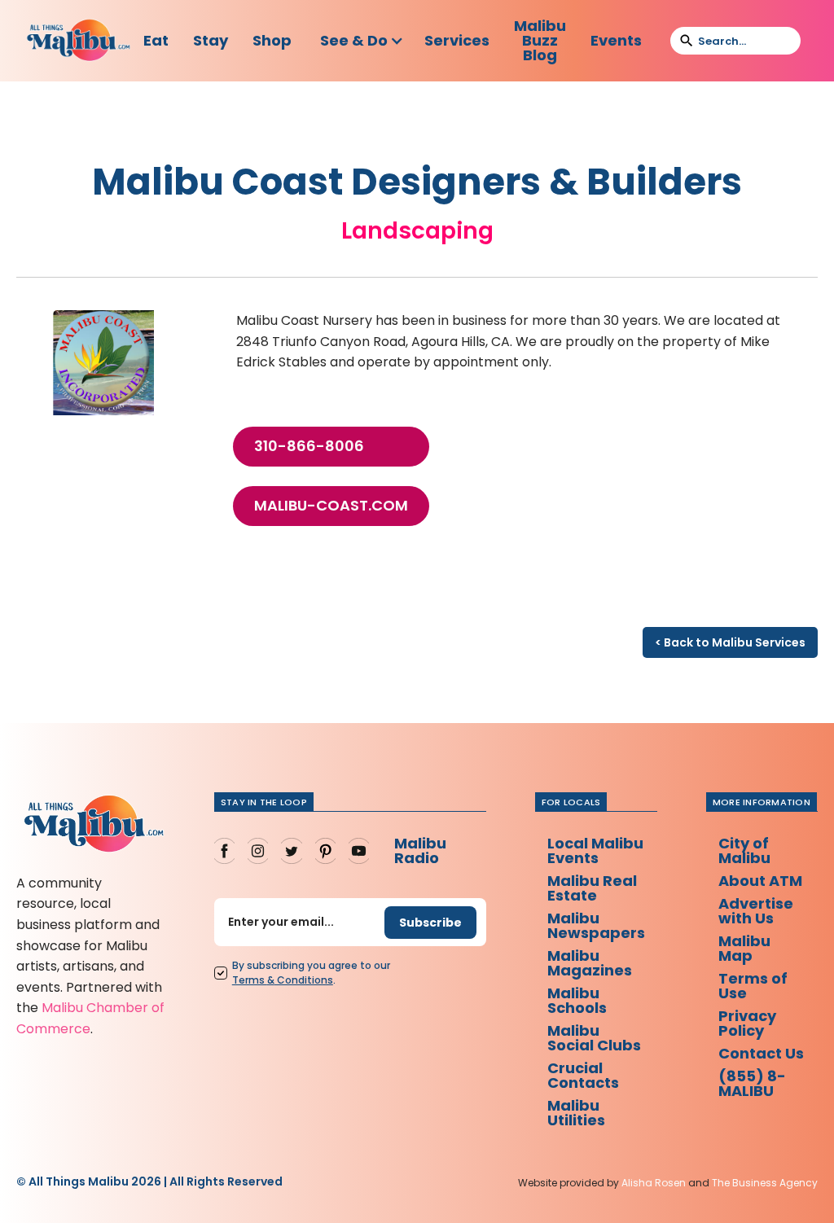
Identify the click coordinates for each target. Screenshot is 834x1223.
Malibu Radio (420, 850)
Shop (272, 40)
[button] (362, 40)
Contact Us (761, 1053)
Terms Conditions (282, 980)
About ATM (760, 880)
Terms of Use (753, 985)
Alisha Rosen (653, 1183)
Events (616, 40)
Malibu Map (744, 948)
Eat (156, 40)
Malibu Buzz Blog (540, 40)
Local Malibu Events (595, 850)
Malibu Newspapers (596, 925)
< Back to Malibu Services (730, 642)
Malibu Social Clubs (594, 1037)
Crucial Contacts (583, 1075)
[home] (78, 41)
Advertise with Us (755, 910)
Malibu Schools (577, 1000)
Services (456, 40)
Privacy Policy (747, 1023)
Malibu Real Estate (592, 887)
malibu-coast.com (331, 506)
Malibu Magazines (589, 962)
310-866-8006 (309, 446)
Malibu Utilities (576, 1112)
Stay (210, 40)
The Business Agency (765, 1183)
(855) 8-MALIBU (752, 1083)
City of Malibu (744, 850)
